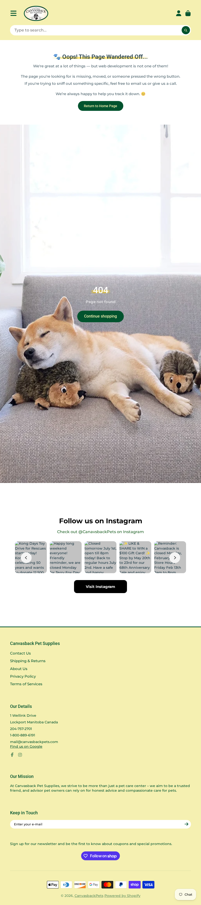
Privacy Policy (23, 676)
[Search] (186, 30)
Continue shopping (100, 316)
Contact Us (20, 653)
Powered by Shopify (122, 895)
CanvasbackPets (89, 895)
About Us (18, 668)
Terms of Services (26, 684)
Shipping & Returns (28, 660)
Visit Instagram (100, 586)
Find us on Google (26, 746)
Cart (188, 13)
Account (179, 13)
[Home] (36, 13)
